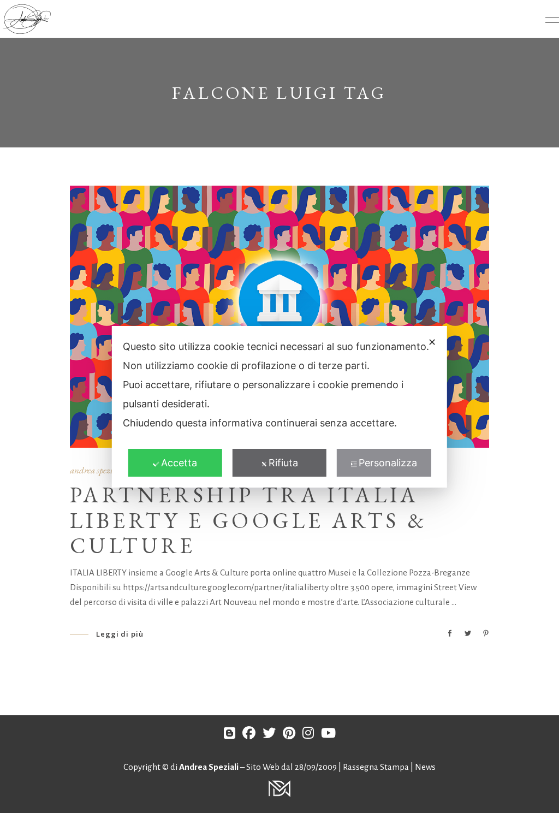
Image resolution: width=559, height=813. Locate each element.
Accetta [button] (179, 462)
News (425, 767)
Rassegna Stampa (377, 767)
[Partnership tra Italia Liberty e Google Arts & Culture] (279, 317)
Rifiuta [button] (283, 462)
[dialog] (279, 407)
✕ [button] (432, 342)
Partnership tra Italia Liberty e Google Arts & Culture (248, 520)
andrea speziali (96, 470)
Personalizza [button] (388, 462)
